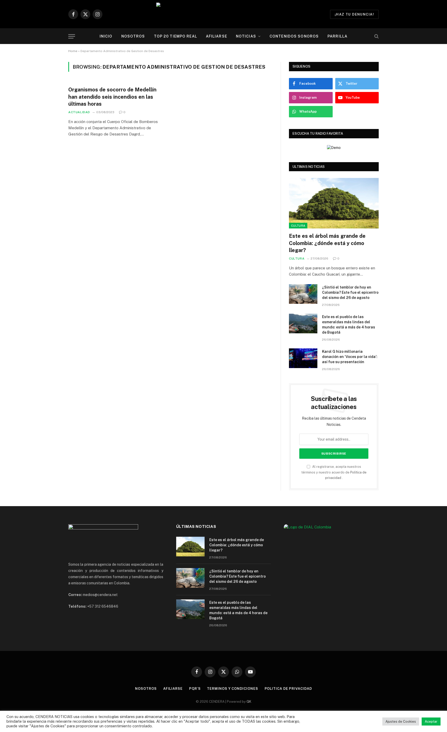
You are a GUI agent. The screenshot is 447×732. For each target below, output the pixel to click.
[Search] (376, 36)
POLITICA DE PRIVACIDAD (288, 689)
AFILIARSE (216, 36)
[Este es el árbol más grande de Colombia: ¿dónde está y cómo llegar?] (334, 203)
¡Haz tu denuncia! (354, 14)
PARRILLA (337, 36)
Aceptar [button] (431, 721)
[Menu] (71, 36)
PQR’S (195, 689)
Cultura (298, 225)
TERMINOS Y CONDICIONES (232, 689)
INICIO (106, 36)
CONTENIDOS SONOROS (294, 36)
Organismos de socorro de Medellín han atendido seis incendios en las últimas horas (112, 97)
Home (72, 51)
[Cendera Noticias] (223, 14)
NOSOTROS (133, 36)
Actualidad (79, 112)
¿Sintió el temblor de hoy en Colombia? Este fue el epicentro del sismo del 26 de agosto (350, 292)
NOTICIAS (246, 36)
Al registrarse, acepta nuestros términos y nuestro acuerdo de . (334, 472)
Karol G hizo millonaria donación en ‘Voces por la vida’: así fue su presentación (349, 356)
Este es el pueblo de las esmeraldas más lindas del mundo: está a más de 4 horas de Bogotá (348, 324)
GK (249, 702)
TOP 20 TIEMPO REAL (175, 36)
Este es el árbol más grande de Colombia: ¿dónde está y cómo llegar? (327, 243)
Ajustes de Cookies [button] (400, 721)
